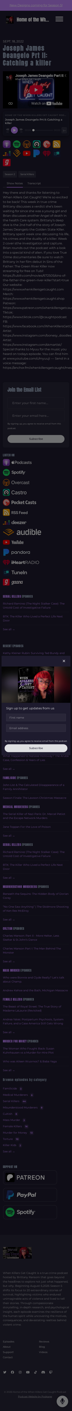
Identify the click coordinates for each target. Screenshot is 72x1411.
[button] (64, 661)
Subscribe (36, 748)
